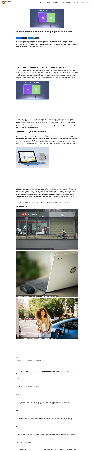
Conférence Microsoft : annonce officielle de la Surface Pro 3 (30, 359)
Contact (48, 449)
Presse (70, 449)
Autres (88, 2)
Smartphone (56, 2)
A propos (44, 449)
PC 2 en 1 (62, 2)
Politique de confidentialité (63, 449)
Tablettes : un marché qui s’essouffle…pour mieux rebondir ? (29, 360)
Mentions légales (54, 449)
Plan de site (75, 449)
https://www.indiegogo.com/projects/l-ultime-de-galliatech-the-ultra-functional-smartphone (49, 418)
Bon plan (68, 2)
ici (24, 435)
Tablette (42, 2)
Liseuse (48, 2)
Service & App (75, 2)
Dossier (19, 357)
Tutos (82, 2)
